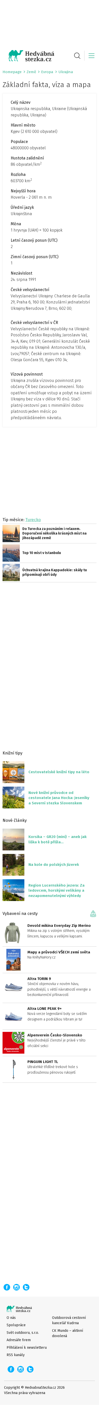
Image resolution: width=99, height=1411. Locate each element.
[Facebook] (7, 1287)
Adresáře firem (19, 1340)
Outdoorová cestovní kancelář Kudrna (69, 1320)
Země (31, 72)
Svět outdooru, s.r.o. (23, 1333)
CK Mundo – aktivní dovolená (67, 1333)
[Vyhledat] (77, 56)
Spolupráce (16, 1325)
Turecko (33, 519)
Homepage (12, 72)
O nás (11, 1318)
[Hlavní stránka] (28, 56)
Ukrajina (65, 72)
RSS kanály (16, 1355)
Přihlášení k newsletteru (27, 1347)
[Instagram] (16, 1287)
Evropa (47, 72)
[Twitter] (26, 1287)
